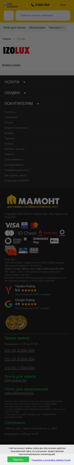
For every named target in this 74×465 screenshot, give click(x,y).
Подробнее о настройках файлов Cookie (51, 459)
